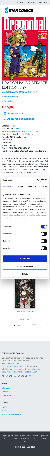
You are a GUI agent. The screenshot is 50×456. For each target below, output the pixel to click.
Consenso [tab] (7, 186)
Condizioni (6, 395)
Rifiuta (25, 274)
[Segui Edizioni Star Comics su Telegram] (22, 376)
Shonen (19, 128)
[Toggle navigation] (46, 9)
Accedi (20, 2)
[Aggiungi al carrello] (34, 325)
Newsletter (43, 2)
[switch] (44, 234)
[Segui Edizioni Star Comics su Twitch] (14, 376)
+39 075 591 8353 (13, 366)
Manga (14, 126)
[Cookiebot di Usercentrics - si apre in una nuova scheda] (37, 180)
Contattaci (6, 391)
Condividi (7, 101)
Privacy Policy (19, 438)
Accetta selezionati (25, 266)
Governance (33, 438)
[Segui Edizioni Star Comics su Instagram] (7, 376)
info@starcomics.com (11, 369)
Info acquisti (7, 388)
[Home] (19, 10)
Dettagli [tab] (20, 186)
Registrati (31, 2)
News (4, 407)
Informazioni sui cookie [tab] (37, 186)
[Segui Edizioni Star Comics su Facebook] (3, 376)
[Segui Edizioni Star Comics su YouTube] (10, 376)
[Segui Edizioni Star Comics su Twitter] (18, 376)
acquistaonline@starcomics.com (23, 372)
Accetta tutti (25, 259)
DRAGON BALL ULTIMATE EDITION (17, 92)
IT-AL (9, 438)
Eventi (4, 410)
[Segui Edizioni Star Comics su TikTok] (26, 376)
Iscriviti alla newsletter (11, 414)
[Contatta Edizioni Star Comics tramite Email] (30, 376)
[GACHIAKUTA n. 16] (25, 292)
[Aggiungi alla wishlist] (29, 325)
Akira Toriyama (11, 96)
